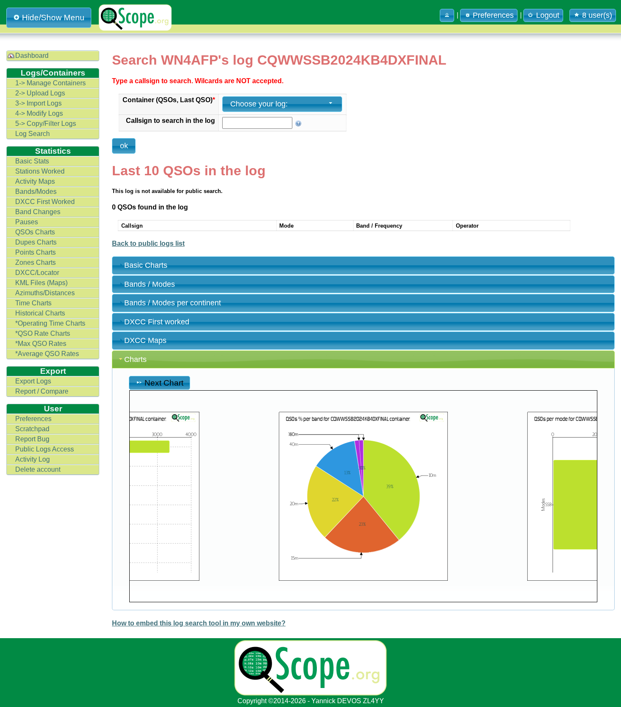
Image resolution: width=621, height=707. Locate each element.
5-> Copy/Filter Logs (45, 123)
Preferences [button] (493, 15)
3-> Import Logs (38, 103)
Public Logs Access (44, 449)
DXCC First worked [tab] (156, 322)
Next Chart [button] (163, 382)
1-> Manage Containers (50, 83)
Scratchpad (32, 428)
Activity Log (32, 459)
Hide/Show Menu (53, 17)
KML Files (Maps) (41, 282)
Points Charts (35, 252)
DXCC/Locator (37, 272)
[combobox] (282, 104)
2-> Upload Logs (40, 93)
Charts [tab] (135, 359)
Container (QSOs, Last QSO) (169, 99)
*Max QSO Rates (40, 343)
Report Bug (32, 439)
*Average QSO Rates (47, 353)
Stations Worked (40, 171)
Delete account (37, 469)
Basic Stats (32, 161)
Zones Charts (35, 262)
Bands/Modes (36, 191)
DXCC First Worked (45, 201)
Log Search (32, 133)
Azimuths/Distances (45, 292)
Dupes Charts (36, 242)
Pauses (26, 222)
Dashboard (32, 55)
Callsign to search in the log (170, 120)
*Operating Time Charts (50, 323)
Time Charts (33, 303)
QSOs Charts (35, 232)
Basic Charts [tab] (145, 265)
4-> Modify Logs (39, 113)
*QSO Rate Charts (42, 333)
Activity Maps (35, 181)
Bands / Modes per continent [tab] (172, 303)
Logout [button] (547, 15)
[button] (447, 15)
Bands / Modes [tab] (149, 284)
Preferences (33, 418)
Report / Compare (41, 391)
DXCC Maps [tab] (145, 340)
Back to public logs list (148, 243)
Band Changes (37, 211)
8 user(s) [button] (597, 15)
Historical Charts (40, 313)
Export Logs (33, 381)
